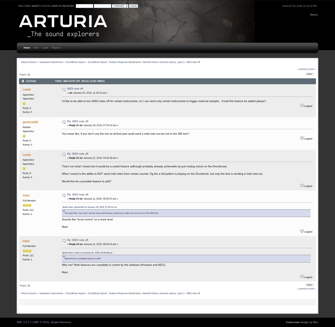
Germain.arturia (167, 62)
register (68, 6)
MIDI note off (75, 88)
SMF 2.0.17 (24, 322)
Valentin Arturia (150, 62)
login (54, 6)
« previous (302, 69)
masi (26, 195)
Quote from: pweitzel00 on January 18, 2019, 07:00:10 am (89, 207)
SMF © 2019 (41, 322)
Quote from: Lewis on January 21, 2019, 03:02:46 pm (87, 253)
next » (312, 69)
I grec (180, 62)
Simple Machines (60, 322)
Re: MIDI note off (77, 121)
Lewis (27, 89)
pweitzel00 (30, 122)
